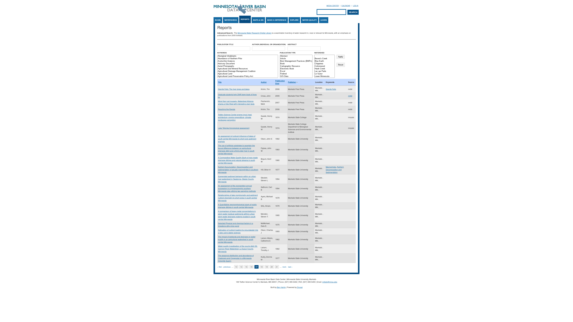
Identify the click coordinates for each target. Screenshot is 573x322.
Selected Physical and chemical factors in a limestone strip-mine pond (235, 224)
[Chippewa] (324, 63)
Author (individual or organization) (269, 44)
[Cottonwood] (324, 66)
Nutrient (340, 167)
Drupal (300, 287)
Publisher (292, 82)
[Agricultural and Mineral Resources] (247, 69)
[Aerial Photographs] (247, 66)
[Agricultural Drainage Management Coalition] (247, 71)
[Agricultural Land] (247, 74)
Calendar (345, 5)
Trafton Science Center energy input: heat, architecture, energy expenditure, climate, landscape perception (235, 117)
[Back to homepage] (240, 13)
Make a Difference (276, 20)
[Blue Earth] (324, 61)
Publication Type (287, 53)
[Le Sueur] (324, 74)
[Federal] (296, 74)
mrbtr (350, 96)
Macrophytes (331, 167)
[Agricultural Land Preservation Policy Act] (247, 76)
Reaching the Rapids (226, 109)
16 (251, 267)
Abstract (292, 44)
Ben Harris (281, 287)
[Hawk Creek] (324, 69)
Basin (218, 20)
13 (236, 267)
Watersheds (230, 20)
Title (220, 82)
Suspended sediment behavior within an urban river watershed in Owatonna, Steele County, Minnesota (237, 179)
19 (267, 267)
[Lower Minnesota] (324, 76)
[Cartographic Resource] (296, 66)
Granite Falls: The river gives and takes (233, 89)
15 (246, 267)
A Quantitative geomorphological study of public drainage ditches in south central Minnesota (237, 205)
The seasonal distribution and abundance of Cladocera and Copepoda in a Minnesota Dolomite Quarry (236, 258)
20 (272, 267)
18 (262, 267)
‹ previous (226, 267)
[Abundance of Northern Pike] (247, 58)
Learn (324, 20)
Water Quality (309, 20)
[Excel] (296, 71)
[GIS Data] (296, 76)
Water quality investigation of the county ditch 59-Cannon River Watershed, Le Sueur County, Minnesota (238, 249)
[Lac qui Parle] (324, 71)
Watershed (319, 53)
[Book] (296, 63)
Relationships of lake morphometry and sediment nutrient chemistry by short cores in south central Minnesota (238, 198)
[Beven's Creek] (324, 58)
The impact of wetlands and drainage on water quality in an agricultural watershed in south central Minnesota (236, 239)
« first (219, 267)
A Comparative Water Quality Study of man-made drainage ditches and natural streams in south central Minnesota (238, 160)
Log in (355, 5)
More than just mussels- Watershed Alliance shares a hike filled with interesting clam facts (236, 102)
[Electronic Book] (296, 69)
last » (290, 267)
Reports (245, 19)
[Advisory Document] (247, 63)
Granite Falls (331, 89)
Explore (294, 20)
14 (241, 267)
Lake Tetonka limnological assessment (233, 128)
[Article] (296, 58)
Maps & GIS (258, 20)
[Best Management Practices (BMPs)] (296, 61)
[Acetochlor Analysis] (247, 61)
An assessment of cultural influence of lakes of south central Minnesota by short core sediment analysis (237, 139)
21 (277, 267)
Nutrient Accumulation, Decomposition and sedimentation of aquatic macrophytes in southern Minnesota (238, 170)
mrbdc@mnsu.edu (329, 282)
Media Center (332, 5)
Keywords (222, 53)
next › (284, 267)
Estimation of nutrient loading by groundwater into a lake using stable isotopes (238, 231)
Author (264, 82)
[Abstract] (296, 56)
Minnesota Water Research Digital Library (254, 33)
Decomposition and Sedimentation (334, 171)
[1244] (324, 56)
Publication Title (225, 44)
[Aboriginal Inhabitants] (247, 56)
